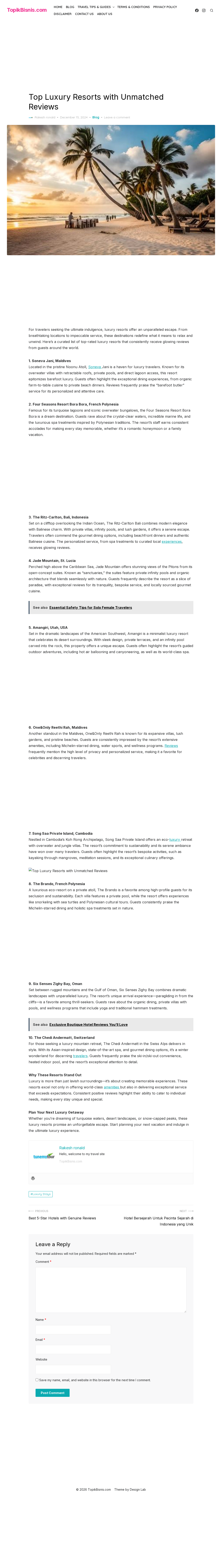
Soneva (95, 367)
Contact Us (84, 14)
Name (41, 1319)
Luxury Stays (42, 1194)
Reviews (171, 745)
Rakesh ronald (45, 117)
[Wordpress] (33, 1178)
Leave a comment (117, 117)
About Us (104, 14)
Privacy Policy (165, 7)
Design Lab (138, 1489)
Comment (43, 1261)
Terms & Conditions (133, 7)
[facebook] (196, 10)
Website (41, 1359)
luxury (175, 839)
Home (58, 7)
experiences (172, 541)
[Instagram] (203, 10)
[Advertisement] (111, 60)
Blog (70, 7)
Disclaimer (63, 14)
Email (40, 1339)
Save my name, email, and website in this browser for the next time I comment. (95, 1380)
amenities (112, 1087)
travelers (80, 1056)
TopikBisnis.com (27, 10)
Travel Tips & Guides (94, 7)
